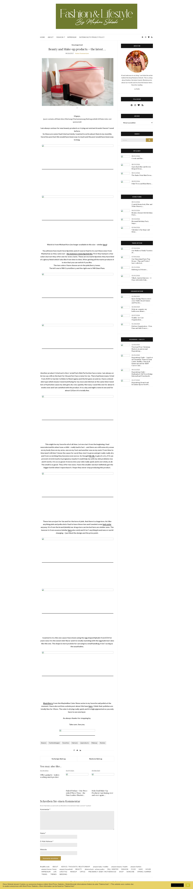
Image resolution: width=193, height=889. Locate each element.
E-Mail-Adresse (46, 841)
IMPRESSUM (71, 37)
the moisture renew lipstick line (79, 254)
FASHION (60, 37)
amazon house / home (49, 869)
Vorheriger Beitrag (59, 759)
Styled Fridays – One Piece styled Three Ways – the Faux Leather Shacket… (76, 793)
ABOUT (50, 37)
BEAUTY (79, 869)
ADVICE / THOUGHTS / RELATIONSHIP (75, 867)
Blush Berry (48, 703)
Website (43, 849)
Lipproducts (84, 743)
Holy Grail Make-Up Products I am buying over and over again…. (102, 793)
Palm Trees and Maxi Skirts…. (142, 184)
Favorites (66, 743)
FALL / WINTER (112, 869)
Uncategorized (77, 45)
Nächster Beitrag (95, 759)
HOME (42, 37)
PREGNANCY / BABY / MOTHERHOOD (102, 872)
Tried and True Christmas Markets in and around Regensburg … (141, 349)
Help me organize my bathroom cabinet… (139, 310)
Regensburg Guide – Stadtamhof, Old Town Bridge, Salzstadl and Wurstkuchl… (142, 374)
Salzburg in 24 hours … (140, 270)
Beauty (43, 743)
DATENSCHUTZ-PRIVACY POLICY (91, 37)
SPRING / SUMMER (144, 872)
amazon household (66, 869)
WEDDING (63, 874)
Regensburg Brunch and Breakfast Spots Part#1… (141, 383)
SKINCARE (130, 872)
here (105, 244)
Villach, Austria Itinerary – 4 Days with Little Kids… (141, 279)
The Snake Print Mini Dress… (142, 175)
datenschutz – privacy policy (94, 869)
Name (43, 833)
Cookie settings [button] (177, 885)
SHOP (121, 872)
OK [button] (188, 885)
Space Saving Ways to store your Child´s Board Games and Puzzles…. (141, 301)
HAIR (141, 869)
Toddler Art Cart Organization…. (138, 319)
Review (102, 743)
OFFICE (82, 872)
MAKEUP (73, 872)
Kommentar (45, 809)
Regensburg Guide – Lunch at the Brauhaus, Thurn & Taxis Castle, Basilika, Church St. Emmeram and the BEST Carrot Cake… (142, 361)
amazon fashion (136, 867)
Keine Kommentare (82, 53)
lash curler (107, 524)
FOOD (133, 869)
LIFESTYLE (63, 872)
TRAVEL (44, 874)
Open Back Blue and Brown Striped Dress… (141, 168)
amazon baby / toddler (100, 867)
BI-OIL (92, 456)
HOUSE (148, 869)
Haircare (75, 743)
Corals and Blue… (138, 158)
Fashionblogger (54, 743)
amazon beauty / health (119, 867)
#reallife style (44, 867)
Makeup (94, 743)
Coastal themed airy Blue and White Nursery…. (142, 205)
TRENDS (53, 874)
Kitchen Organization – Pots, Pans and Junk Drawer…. (142, 327)
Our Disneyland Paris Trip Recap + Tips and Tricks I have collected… (141, 261)
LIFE (55, 872)
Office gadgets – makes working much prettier (49, 776)
